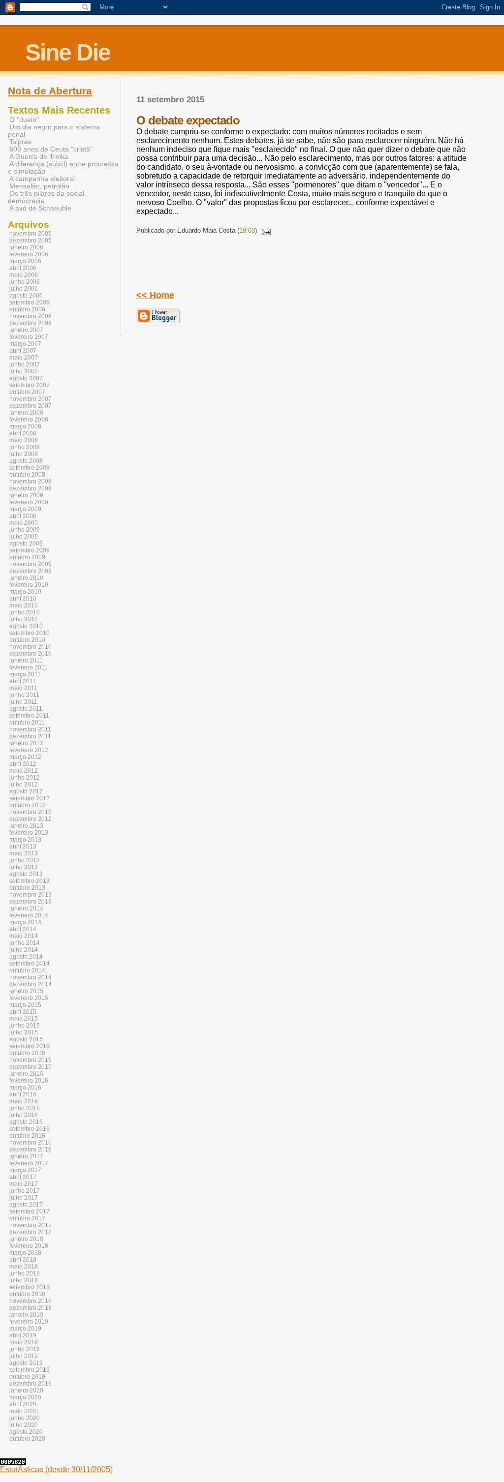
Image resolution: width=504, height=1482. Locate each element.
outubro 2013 (27, 887)
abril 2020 (22, 1404)
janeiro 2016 (26, 1073)
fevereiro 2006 (28, 254)
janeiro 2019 (26, 1314)
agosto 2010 (26, 626)
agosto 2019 (26, 1363)
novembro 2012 (30, 812)
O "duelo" (24, 119)
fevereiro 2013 (28, 832)
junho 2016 (24, 1108)
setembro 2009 (29, 550)
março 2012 (25, 757)
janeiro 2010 (26, 578)
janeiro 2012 (26, 743)
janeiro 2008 (26, 412)
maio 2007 (23, 357)
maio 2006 (23, 275)
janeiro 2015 (26, 991)
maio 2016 (23, 1101)
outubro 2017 (27, 1218)
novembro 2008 (30, 481)
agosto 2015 (26, 1039)
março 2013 (25, 839)
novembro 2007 (30, 398)
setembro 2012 (29, 798)
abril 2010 (22, 598)
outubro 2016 (27, 1135)
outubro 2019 (27, 1376)
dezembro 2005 (30, 240)
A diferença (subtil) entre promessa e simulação (63, 167)
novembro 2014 (30, 977)
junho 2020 (24, 1418)
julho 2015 (23, 1032)
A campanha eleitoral (42, 178)
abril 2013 (22, 846)
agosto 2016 (26, 1122)
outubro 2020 (27, 1438)
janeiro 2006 (26, 247)
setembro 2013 (29, 880)
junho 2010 (24, 612)
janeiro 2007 (26, 330)
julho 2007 (23, 371)
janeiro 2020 (26, 1390)
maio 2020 (23, 1411)
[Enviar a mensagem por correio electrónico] (265, 230)
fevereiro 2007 (28, 336)
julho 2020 (23, 1425)
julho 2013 (23, 867)
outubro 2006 (27, 309)
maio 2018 (23, 1266)
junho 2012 (24, 777)
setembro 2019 (29, 1369)
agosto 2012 (26, 791)
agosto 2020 (26, 1431)
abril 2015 (22, 1011)
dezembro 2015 (30, 1066)
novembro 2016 (30, 1142)
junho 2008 (24, 447)
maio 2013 (23, 853)
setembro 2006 (29, 302)
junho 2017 (24, 1190)
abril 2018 (22, 1259)
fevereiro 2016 (28, 1080)
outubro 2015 (27, 1053)
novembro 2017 (30, 1225)
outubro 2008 (27, 474)
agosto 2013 (26, 874)
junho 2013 (24, 860)
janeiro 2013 (26, 825)
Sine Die (67, 52)
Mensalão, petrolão (39, 186)
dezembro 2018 (30, 1307)
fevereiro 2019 (28, 1321)
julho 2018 (23, 1280)
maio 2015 (23, 1018)
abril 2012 (22, 763)
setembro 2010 (29, 633)
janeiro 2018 (26, 1239)
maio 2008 (23, 440)
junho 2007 (24, 364)
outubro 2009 (27, 557)
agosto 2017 (26, 1204)
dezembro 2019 (30, 1383)
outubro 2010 (27, 639)
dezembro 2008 (30, 488)
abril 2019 (22, 1335)
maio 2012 (23, 770)
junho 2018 (24, 1273)
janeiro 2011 (26, 660)
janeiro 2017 (26, 1156)
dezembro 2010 (30, 653)
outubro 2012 (27, 805)
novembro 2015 (30, 1060)
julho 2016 (23, 1115)
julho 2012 (23, 784)
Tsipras (20, 142)
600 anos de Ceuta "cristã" (51, 149)
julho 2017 (23, 1197)
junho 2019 (24, 1349)
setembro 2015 (29, 1046)
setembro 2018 (29, 1287)
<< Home (155, 295)
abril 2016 (22, 1094)
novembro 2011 (30, 729)
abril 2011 (22, 681)
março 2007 (25, 343)
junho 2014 (24, 942)
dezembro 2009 (30, 571)
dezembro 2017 (30, 1232)
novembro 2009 (30, 564)
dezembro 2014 (30, 984)
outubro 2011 (27, 722)
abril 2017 (22, 1177)
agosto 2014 (26, 956)
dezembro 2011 (30, 736)
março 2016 (25, 1087)
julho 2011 (23, 701)
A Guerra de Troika (38, 156)
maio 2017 (23, 1183)
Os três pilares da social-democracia (47, 197)
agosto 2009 (26, 543)
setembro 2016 (29, 1128)
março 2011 (25, 674)
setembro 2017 (29, 1211)
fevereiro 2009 (28, 502)
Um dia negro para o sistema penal (54, 130)
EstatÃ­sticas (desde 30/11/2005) (56, 1469)
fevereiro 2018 (28, 1245)
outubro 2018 (27, 1294)
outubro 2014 (27, 970)
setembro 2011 (29, 715)
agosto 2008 (26, 460)
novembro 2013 (30, 894)
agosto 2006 (26, 295)
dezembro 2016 (30, 1149)
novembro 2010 (30, 646)
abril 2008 (22, 433)
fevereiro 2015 (28, 998)
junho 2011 (24, 695)
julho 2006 (23, 288)
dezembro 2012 (30, 819)
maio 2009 (23, 522)
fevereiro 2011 (28, 667)
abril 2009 (22, 516)
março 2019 (25, 1328)
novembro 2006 (30, 316)
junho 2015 (24, 1025)
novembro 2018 (30, 1301)
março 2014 (25, 922)
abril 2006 (22, 268)
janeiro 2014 (26, 908)
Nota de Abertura (50, 91)
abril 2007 (22, 350)
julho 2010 (23, 619)
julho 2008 (23, 454)
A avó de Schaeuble (40, 208)
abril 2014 (22, 929)
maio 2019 (23, 1342)
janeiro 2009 (26, 495)
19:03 (247, 230)
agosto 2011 (25, 708)
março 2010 (25, 591)
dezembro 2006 (30, 323)
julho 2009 (23, 536)
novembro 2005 (30, 233)
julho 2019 (23, 1356)
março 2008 (25, 426)
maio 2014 (23, 936)
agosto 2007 (26, 378)
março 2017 (25, 1170)
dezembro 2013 (30, 901)
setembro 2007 (29, 385)
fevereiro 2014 (28, 915)
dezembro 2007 (30, 405)
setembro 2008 (29, 467)
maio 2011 (23, 688)
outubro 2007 (27, 392)
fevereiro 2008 (28, 419)
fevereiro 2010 (28, 584)
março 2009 (25, 509)
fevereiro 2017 (28, 1163)
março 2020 (25, 1397)
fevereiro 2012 (28, 750)
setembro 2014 (29, 963)
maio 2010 (23, 605)
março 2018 (25, 1252)
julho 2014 (23, 949)
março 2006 (25, 261)
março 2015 (25, 1004)
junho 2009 (24, 529)
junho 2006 (24, 281)
